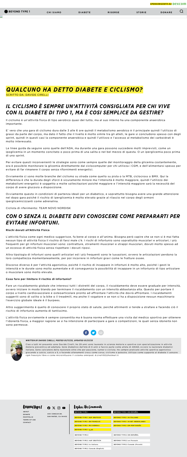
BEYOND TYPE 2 (82, 435)
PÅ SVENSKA (87, 425)
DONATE (26, 414)
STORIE (141, 12)
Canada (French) (128, 444)
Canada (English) (89, 448)
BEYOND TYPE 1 (81, 412)
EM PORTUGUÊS (127, 425)
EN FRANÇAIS (87, 421)
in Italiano (86, 444)
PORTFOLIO (28, 417)
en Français (126, 440)
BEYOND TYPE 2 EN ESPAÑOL (126, 435)
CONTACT (27, 422)
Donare (166, 12)
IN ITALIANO (126, 417)
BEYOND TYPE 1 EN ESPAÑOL (126, 412)
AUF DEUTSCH (88, 417)
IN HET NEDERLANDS (130, 421)
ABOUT (26, 411)
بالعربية (84, 429)
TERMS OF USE (29, 420)
